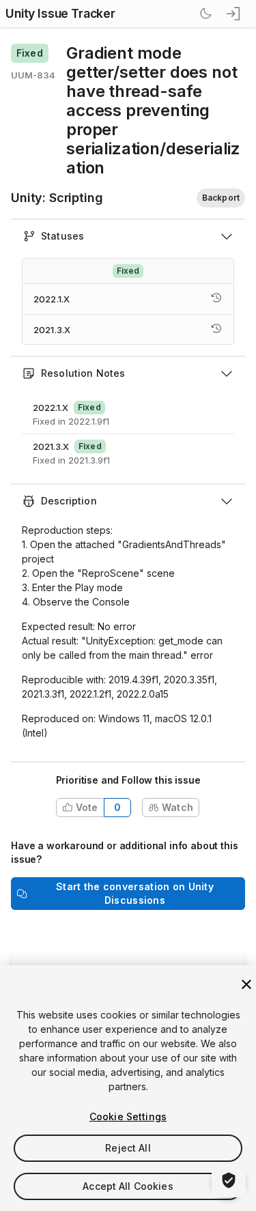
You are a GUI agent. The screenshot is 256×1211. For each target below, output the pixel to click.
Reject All (127, 1148)
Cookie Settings (128, 1116)
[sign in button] (234, 13)
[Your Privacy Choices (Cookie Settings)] (229, 1180)
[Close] (246, 984)
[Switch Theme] (205, 13)
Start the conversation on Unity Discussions (135, 893)
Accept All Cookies (128, 1186)
